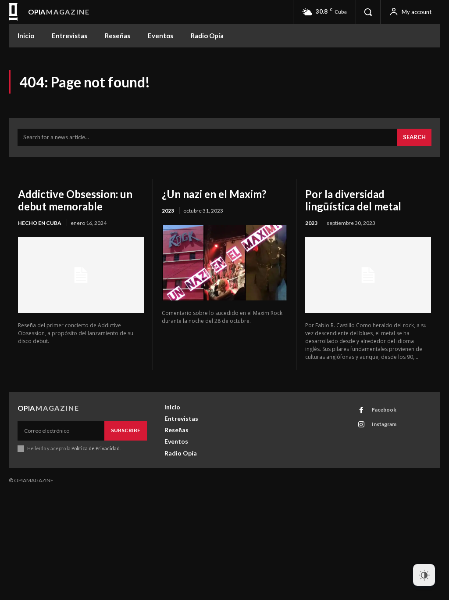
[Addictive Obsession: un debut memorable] (81, 275)
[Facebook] (361, 410)
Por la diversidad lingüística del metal (353, 200)
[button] (368, 12)
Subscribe (125, 430)
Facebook (384, 409)
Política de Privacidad (95, 448)
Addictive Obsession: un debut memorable (75, 200)
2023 (168, 210)
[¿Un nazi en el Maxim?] (225, 262)
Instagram (384, 424)
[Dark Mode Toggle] (424, 575)
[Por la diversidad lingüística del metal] (368, 275)
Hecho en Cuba (39, 223)
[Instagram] (361, 425)
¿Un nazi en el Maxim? (214, 194)
